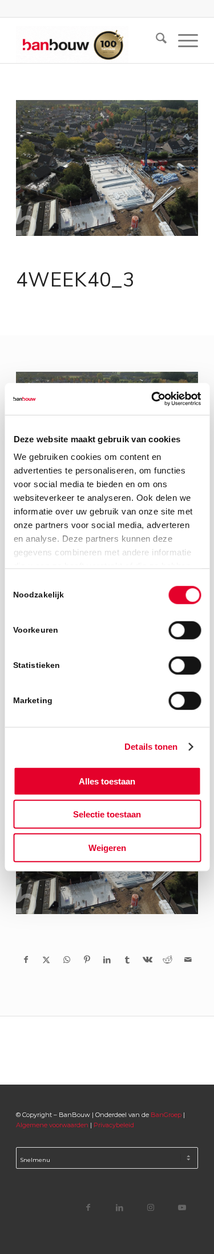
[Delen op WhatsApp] (66, 959)
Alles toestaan (107, 781)
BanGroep (166, 1115)
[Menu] (182, 40)
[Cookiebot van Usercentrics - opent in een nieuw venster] (152, 399)
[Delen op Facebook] (26, 959)
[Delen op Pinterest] (86, 959)
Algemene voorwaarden (52, 1125)
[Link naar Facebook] (88, 1207)
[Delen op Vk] (148, 959)
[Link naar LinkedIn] (119, 1207)
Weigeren (107, 847)
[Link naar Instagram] (151, 1207)
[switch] (184, 630)
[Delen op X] (46, 959)
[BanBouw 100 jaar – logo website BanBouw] (88, 40)
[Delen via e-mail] (187, 959)
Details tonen (150, 746)
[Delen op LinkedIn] (107, 959)
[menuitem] (155, 40)
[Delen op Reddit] (167, 959)
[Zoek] (155, 40)
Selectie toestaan (107, 814)
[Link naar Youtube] (182, 1207)
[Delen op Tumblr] (127, 959)
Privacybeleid (114, 1125)
